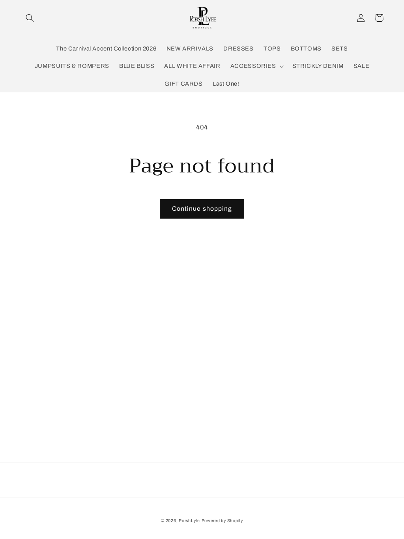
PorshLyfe (189, 520)
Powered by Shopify (222, 520)
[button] (30, 18)
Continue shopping (202, 208)
